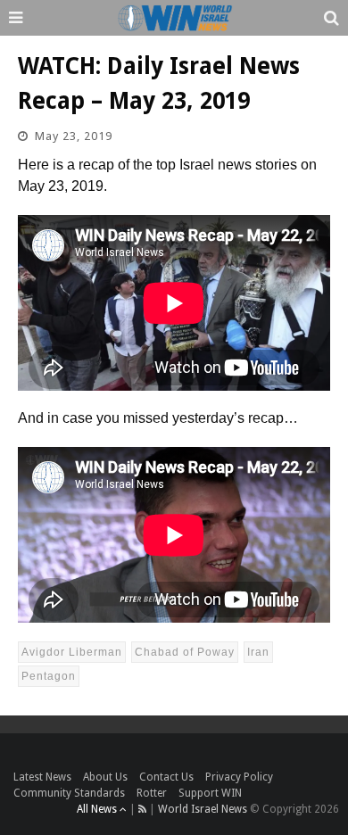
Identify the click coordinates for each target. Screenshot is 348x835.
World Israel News (202, 809)
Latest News (42, 777)
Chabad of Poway (185, 652)
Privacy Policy (239, 777)
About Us (105, 777)
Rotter (152, 793)
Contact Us (166, 777)
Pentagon (48, 676)
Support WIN (210, 793)
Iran (258, 652)
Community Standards (69, 793)
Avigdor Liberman (71, 652)
